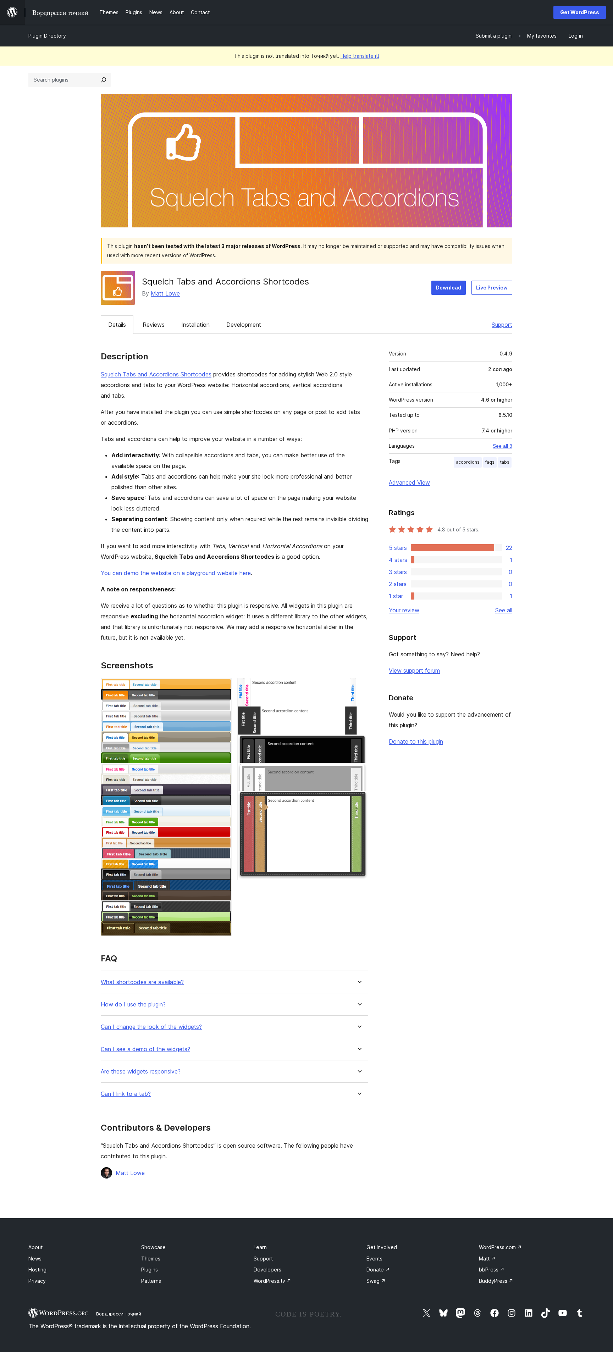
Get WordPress (579, 12)
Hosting (37, 1270)
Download (448, 288)
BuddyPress (496, 1281)
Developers (267, 1270)
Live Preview (492, 288)
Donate (378, 1270)
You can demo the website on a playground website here (176, 572)
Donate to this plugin (416, 741)
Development (243, 324)
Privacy (37, 1281)
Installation (195, 324)
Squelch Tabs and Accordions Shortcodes (156, 374)
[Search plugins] (103, 80)
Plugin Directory (47, 36)
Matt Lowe (165, 293)
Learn (260, 1247)
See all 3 (502, 446)
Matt (487, 1259)
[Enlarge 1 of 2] (222, 687)
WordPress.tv (272, 1281)
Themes (150, 1259)
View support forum (414, 670)
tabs (504, 462)
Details (117, 324)
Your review (404, 610)
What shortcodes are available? (142, 982)
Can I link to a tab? (126, 1094)
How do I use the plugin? (133, 1004)
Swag (376, 1281)
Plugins (149, 1270)
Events (374, 1259)
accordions (468, 462)
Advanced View (409, 482)
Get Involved (381, 1247)
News (35, 1259)
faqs (490, 462)
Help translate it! (360, 56)
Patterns (151, 1281)
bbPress (491, 1270)
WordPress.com (500, 1247)
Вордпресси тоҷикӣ (118, 1314)
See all (503, 610)
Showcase (153, 1247)
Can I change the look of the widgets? (151, 1026)
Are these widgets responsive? (141, 1071)
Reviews (154, 324)
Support (502, 324)
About (35, 1247)
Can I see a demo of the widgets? (145, 1049)
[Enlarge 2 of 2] (358, 687)
